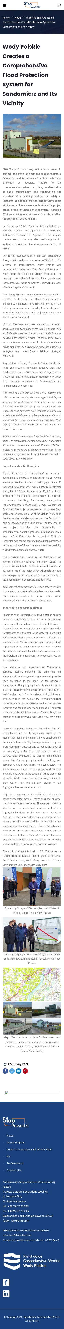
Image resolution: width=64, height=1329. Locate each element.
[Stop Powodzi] (32, 5)
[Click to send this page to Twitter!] (12, 1071)
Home (6, 17)
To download (15, 1163)
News (18, 17)
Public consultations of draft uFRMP (29, 1149)
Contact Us (14, 1170)
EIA (8, 1156)
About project (15, 1142)
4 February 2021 (17, 1064)
